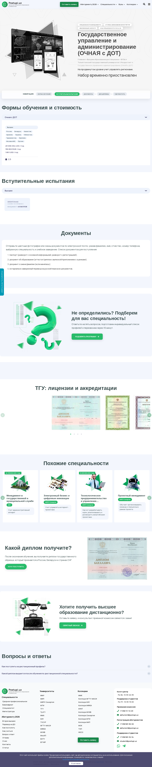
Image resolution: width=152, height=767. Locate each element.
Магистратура (8, 711)
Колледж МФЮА (85, 705)
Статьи (5, 748)
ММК (80, 695)
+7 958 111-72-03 (126, 711)
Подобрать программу (86, 336)
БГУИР (43, 742)
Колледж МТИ (84, 719)
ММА (42, 715)
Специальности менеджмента (90, 25)
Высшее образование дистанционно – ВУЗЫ (106, 59)
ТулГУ (42, 712)
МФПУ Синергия (47, 702)
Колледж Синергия (86, 715)
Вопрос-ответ (8, 734)
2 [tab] (74, 434)
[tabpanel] (76, 413)
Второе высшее (8, 721)
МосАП (43, 736)
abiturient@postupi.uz (129, 715)
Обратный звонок (71, 625)
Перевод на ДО (8, 724)
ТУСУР (43, 722)
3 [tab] (78, 434)
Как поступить (8, 728)
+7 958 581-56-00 (127, 724)
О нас (4, 741)
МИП (42, 699)
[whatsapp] (119, 746)
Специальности (107, 4)
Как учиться (7, 731)
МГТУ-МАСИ (45, 726)
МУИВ (42, 732)
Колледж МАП (84, 722)
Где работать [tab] (120, 94)
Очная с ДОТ (11, 117)
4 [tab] (81, 434)
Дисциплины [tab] (104, 94)
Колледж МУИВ (84, 712)
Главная (81, 59)
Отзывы (5, 738)
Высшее (8, 190)
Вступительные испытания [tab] (67, 94)
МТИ (42, 705)
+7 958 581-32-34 (127, 737)
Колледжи (131, 4)
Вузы (121, 4)
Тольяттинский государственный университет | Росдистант (105, 62)
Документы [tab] (88, 94)
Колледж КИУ (84, 702)
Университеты (47, 691)
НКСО (80, 732)
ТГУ (42, 709)
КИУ (42, 719)
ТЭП (80, 729)
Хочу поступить (16, 566)
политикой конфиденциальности (76, 759)
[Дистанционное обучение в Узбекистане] (16, 4)
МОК (80, 726)
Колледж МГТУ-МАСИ (87, 699)
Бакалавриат (7, 705)
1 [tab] (70, 434)
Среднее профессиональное (14, 701)
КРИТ (80, 709)
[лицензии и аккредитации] (76, 413)
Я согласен (76, 763)
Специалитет (8, 708)
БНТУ (42, 739)
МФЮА (43, 729)
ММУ (42, 695)
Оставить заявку (69, 4)
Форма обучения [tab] (44, 94)
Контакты (6, 744)
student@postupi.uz (128, 741)
